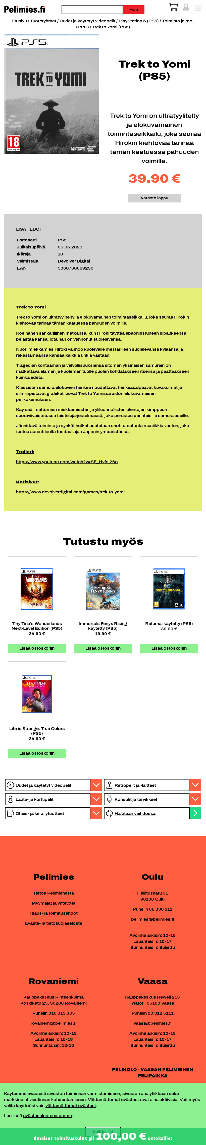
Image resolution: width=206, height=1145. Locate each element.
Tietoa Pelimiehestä (53, 893)
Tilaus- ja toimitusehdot (53, 913)
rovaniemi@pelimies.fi (53, 1023)
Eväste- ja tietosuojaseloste (53, 923)
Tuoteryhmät (43, 21)
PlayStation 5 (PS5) (139, 21)
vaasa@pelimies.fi (153, 1023)
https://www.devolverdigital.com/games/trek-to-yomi (70, 492)
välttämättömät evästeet (70, 1106)
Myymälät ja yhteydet (53, 903)
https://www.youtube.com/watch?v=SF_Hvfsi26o (67, 462)
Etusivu (19, 21)
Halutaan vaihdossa (135, 813)
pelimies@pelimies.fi (152, 919)
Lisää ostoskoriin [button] (37, 648)
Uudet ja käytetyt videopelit (87, 21)
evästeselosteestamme (47, 1116)
